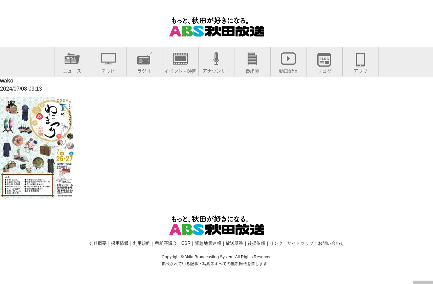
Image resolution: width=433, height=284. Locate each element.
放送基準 (234, 243)
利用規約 (142, 243)
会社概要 (98, 243)
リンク (276, 243)
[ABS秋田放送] (216, 32)
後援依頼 (256, 243)
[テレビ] (108, 70)
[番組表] (252, 70)
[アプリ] (360, 69)
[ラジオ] (144, 69)
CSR (185, 243)
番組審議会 (166, 243)
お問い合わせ (331, 243)
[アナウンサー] (216, 69)
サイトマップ (300, 243)
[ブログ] (324, 70)
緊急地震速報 (208, 243)
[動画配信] (288, 69)
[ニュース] (72, 69)
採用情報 (120, 243)
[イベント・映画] (180, 70)
